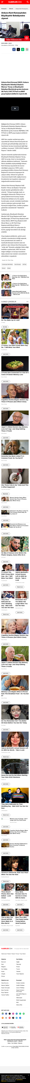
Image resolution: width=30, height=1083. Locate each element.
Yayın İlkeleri (23, 953)
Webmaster (19, 997)
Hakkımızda (3, 953)
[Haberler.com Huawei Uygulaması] (20, 1027)
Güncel (11, 8)
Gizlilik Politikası (20, 985)
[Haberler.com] (6, 948)
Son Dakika (4, 969)
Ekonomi (3, 962)
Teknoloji (18, 964)
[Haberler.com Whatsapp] (20, 1013)
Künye (17, 953)
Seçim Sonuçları (5, 987)
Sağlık (17, 962)
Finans (18, 966)
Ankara (8, 268)
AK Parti (24, 264)
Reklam (9, 953)
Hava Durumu (4, 983)
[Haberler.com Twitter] (9, 1013)
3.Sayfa (3, 973)
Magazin (3, 966)
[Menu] (2, 2)
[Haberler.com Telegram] (16, 1018)
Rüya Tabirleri (4, 992)
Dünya (3, 976)
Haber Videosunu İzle (14, 40)
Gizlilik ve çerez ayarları (7, 1046)
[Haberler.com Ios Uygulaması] (4, 1027)
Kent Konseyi (18, 264)
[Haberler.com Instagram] (13, 1013)
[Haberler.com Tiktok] (13, 1018)
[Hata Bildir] (15, 1046)
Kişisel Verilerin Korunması (20, 990)
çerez (8, 1076)
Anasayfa (3, 8)
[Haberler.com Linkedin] (16, 1013)
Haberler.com (5, 980)
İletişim (13, 953)
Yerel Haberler (20, 973)
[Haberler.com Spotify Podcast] (23, 1013)
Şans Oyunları (5, 990)
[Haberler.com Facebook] (6, 1013)
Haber (9, 1043)
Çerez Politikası (20, 987)
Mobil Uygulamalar (21, 1000)
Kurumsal (19, 980)
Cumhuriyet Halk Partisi (7, 264)
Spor (2, 964)
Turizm (18, 969)
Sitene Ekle (19, 1005)
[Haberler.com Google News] (2, 1013)
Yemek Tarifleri (5, 995)
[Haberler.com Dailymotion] (20, 1018)
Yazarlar (18, 971)
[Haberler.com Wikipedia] (6, 1018)
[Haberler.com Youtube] (9, 1018)
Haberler (3, 959)
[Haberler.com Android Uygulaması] (12, 1027)
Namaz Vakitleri (5, 985)
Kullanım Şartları (20, 983)
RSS (17, 1002)
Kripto (2, 971)
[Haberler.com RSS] (2, 1018)
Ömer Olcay (10, 260)
